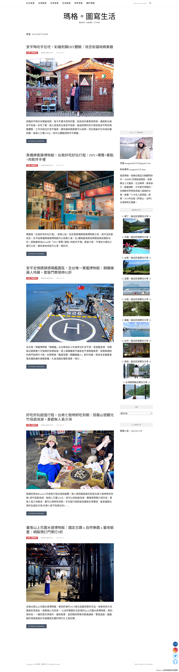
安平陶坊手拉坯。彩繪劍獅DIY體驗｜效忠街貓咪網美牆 (69, 47)
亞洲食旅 (66, 3)
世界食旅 (78, 3)
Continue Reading (36, 141)
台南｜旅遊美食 (32, 52)
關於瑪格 (90, 3)
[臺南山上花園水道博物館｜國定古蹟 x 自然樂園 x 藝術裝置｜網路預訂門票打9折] (70, 572)
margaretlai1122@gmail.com (138, 163)
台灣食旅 (42, 3)
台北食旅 (30, 3)
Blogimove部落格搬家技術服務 (167, 670)
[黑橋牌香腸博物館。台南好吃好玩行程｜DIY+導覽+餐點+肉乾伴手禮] (70, 200)
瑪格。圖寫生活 (89, 17)
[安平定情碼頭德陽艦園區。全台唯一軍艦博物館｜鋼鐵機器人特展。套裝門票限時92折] (70, 312)
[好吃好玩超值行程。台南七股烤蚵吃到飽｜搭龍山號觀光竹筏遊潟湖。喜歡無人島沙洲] (70, 459)
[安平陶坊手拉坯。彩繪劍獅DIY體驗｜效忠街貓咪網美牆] (70, 87)
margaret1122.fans (137, 169)
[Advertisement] (70, 396)
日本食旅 (54, 3)
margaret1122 (47, 52)
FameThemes (149, 664)
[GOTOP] (175, 662)
